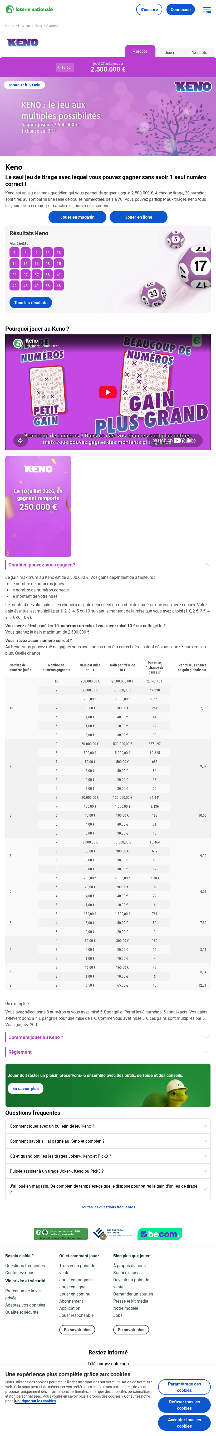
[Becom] (160, 1234)
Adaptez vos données (25, 1305)
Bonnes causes (127, 1272)
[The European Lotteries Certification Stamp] (112, 1234)
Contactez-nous (19, 1272)
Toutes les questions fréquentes (108, 1206)
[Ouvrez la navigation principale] (207, 9)
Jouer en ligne (138, 217)
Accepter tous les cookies (184, 1423)
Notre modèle (125, 1308)
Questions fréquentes (25, 1265)
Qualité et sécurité (21, 1312)
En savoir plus (25, 1088)
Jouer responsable (76, 1315)
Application (69, 1308)
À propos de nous (129, 1265)
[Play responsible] (61, 1234)
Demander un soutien (133, 1294)
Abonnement (71, 1301)
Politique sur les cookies (35, 1400)
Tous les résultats (30, 302)
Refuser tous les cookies (184, 1405)
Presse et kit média (130, 1301)
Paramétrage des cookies (184, 1387)
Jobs (117, 1315)
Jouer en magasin (77, 217)
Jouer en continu (74, 1294)
